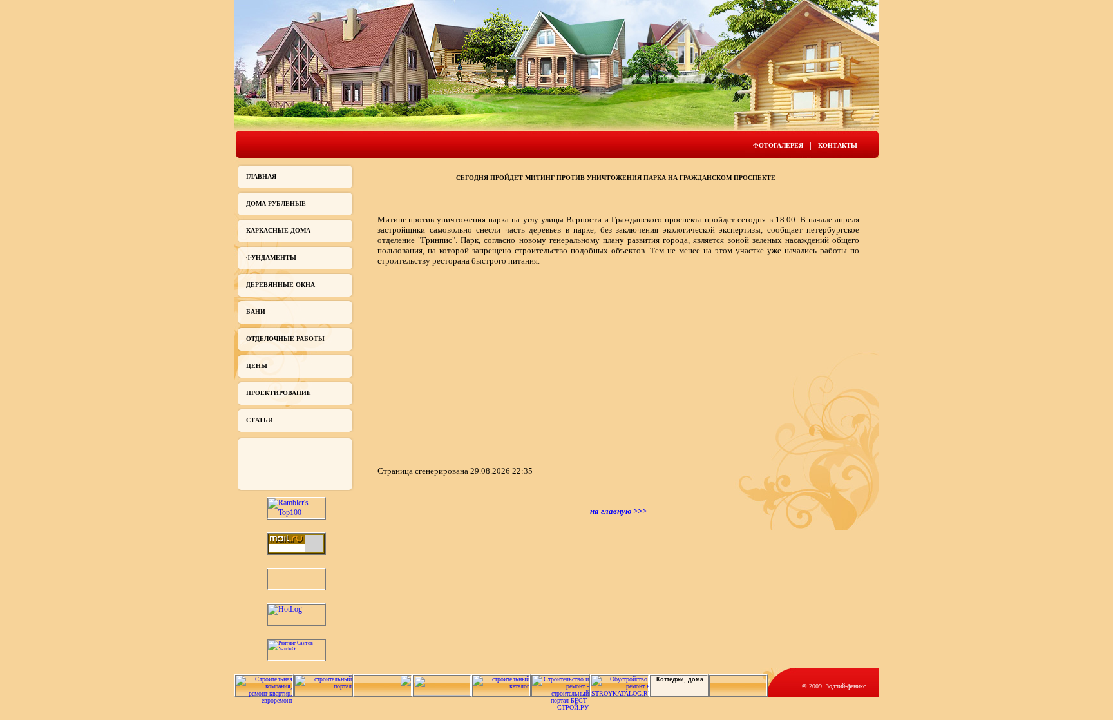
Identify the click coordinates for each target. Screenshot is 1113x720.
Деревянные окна (280, 284)
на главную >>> (618, 511)
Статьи (259, 419)
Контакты (837, 145)
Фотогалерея (778, 145)
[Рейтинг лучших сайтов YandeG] (296, 649)
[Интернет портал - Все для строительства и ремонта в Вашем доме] (442, 693)
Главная (261, 176)
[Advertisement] (485, 365)
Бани (255, 311)
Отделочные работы (285, 338)
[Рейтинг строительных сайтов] (501, 686)
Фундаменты (271, 257)
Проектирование (278, 392)
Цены (256, 365)
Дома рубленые (276, 203)
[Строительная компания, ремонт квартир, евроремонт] (264, 700)
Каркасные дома (278, 230)
